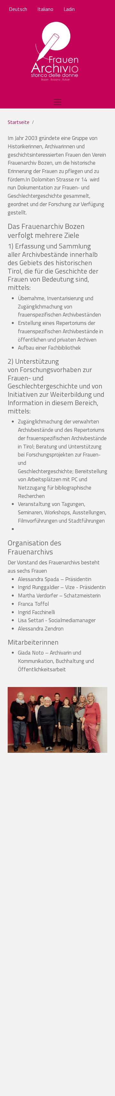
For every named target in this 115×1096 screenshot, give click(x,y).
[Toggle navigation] (57, 102)
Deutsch (18, 9)
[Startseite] (55, 51)
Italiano (45, 9)
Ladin (69, 9)
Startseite (18, 122)
